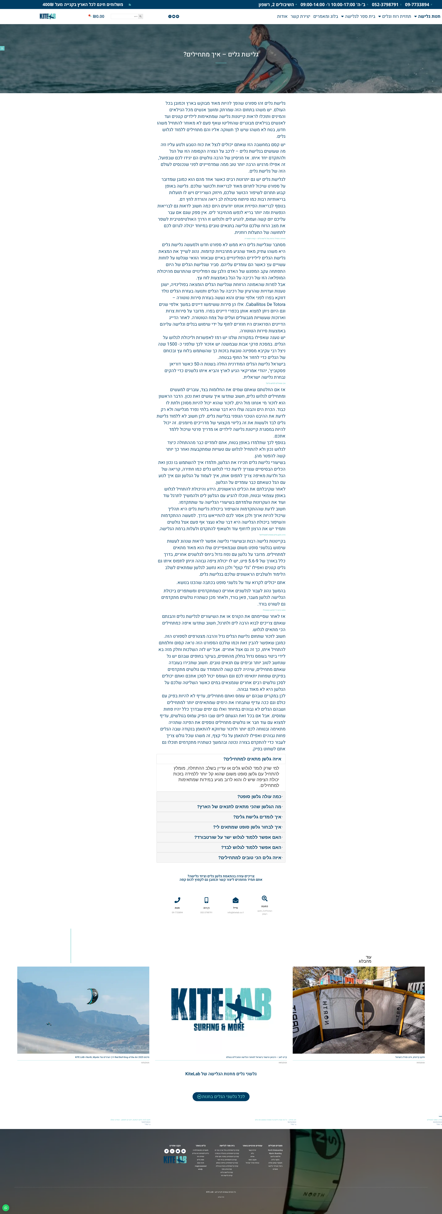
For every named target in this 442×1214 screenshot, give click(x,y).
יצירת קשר (300, 16)
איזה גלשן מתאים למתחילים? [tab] (252, 758)
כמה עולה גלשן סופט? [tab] (259, 796)
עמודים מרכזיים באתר (252, 1145)
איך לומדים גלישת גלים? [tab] (257, 816)
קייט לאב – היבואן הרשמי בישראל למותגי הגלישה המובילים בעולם (256, 1057)
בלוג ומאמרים (325, 16)
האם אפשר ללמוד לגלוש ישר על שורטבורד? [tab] (237, 837)
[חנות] (177, 900)
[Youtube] (173, 16)
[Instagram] (170, 16)
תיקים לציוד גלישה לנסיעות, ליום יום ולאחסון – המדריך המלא (130, 1120)
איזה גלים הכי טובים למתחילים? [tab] (249, 857)
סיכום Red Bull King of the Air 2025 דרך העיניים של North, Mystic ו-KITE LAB (112, 1057)
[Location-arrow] (166, 1151)
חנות (177, 908)
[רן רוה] (206, 900)
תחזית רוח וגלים (396, 16)
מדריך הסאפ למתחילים (434, 1120)
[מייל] (235, 900)
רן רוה (206, 908)
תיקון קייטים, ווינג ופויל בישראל (410, 1057)
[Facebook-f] (177, 16)
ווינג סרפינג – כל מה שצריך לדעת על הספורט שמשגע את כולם (275, 1120)
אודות (282, 16)
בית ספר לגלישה (360, 16)
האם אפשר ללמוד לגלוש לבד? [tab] (251, 847)
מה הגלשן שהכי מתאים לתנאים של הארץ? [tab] (239, 806)
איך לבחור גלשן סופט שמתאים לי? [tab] (247, 827)
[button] (2, 48)
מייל (235, 908)
